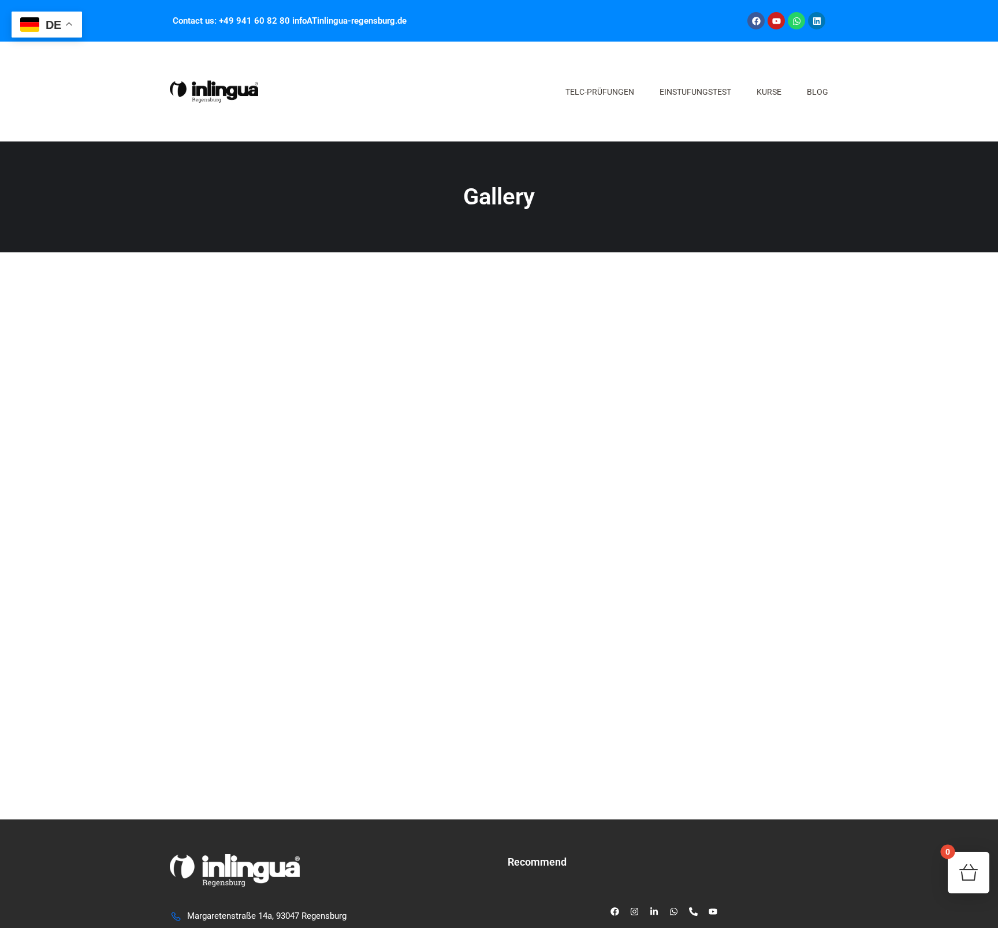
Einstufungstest (695, 91)
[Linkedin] (816, 20)
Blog (817, 91)
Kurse (769, 91)
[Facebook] (756, 20)
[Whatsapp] (796, 20)
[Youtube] (776, 20)
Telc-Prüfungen (599, 91)
